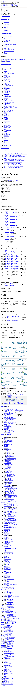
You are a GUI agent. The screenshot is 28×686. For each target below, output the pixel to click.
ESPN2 (8, 585)
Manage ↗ (6, 19)
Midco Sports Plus (11, 637)
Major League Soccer (12, 409)
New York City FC (12, 495)
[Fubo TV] (3, 59)
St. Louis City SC (12, 515)
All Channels (7, 658)
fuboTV (8, 598)
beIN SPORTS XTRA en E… (14, 618)
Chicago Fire (11, 489)
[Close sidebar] (1, 170)
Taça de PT (6, 682)
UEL (5, 666)
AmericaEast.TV (11, 614)
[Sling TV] (9, 59)
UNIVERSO (10, 606)
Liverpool (9, 455)
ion (7, 634)
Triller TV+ (9, 648)
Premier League (10, 423)
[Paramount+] (22, 59)
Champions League (11, 418)
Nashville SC (11, 486)
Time (9, 13)
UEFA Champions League (10, 44)
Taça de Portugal (10, 431)
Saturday (9, 396)
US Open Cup (10, 410)
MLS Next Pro (10, 638)
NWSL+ (9, 642)
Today (8, 393)
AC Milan (9, 468)
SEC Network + (10, 645)
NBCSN (9, 603)
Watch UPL (9, 653)
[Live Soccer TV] (5, 1)
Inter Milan (9, 467)
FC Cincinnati (11, 493)
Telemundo (9, 604)
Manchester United (11, 458)
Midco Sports (10, 635)
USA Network (10, 600)
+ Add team (6, 22)
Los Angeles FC (11, 511)
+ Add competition (8, 36)
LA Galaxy (10, 523)
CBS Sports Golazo (11, 621)
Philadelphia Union (12, 503)
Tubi (8, 649)
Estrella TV (9, 626)
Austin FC (10, 526)
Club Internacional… (12, 488)
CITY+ (8, 623)
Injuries (2, 196)
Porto (8, 472)
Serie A (8, 426)
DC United (10, 500)
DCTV (8, 625)
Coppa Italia (9, 434)
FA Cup (13, 252)
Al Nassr (9, 479)
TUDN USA (10, 599)
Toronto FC (11, 499)
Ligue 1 (8, 428)
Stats (2, 192)
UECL (5, 669)
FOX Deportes (10, 607)
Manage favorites (6, 16)
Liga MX (9, 441)
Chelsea (8, 454)
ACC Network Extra (11, 611)
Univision (9, 608)
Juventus (9, 466)
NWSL (8, 412)
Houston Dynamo (12, 509)
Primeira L (6, 681)
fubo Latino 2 (10, 631)
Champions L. (7, 665)
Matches (6, 387)
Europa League (10, 419)
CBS (8, 580)
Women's (6, 662)
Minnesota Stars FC (12, 520)
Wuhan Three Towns (13, 180)
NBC (8, 583)
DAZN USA (10, 602)
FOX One (9, 630)
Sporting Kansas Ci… (13, 527)
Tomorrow (9, 395)
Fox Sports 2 (10, 592)
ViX (8, 652)
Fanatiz (8, 577)
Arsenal (8, 452)
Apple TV (9, 593)
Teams (5, 446)
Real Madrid (9, 463)
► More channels (5, 148)
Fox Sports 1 (10, 589)
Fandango (9, 627)
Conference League (11, 422)
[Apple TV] (15, 59)
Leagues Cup (10, 440)
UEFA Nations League (9, 51)
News (5, 661)
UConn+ (9, 650)
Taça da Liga (14, 255)
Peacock (9, 610)
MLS (5, 672)
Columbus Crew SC (13, 505)
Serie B (12, 227)
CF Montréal (11, 504)
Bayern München (11, 474)
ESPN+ (8, 591)
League (4, 13)
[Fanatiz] (3, 61)
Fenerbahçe (9, 478)
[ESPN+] (8, 61)
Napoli (8, 470)
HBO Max (9, 633)
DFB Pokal (9, 433)
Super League (13, 212)
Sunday (8, 397)
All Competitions (8, 444)
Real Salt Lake (11, 518)
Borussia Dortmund (11, 475)
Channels (6, 532)
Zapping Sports (10, 656)
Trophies (3, 193)
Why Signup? (23, 391)
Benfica (8, 471)
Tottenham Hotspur (11, 459)
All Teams (6, 530)
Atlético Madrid (10, 464)
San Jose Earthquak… (13, 512)
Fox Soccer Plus (10, 587)
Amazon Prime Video (12, 612)
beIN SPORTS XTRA (12, 616)
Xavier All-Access (11, 654)
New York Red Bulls (12, 496)
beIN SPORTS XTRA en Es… (11, 107)
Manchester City (10, 456)
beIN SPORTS (10, 579)
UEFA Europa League (9, 49)
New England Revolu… (13, 491)
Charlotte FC (11, 492)
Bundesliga (9, 427)
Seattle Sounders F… (13, 524)
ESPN (8, 581)
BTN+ (8, 619)
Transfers (3, 195)
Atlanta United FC (12, 501)
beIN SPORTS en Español (10, 85)
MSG (8, 640)
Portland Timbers (12, 519)
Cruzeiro (7, 227)
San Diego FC (11, 522)
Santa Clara (6, 216)
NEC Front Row (10, 641)
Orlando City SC (12, 497)
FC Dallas (10, 514)
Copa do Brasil (14, 268)
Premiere (9, 644)
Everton (8, 460)
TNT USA (9, 646)
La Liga (8, 424)
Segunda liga (13, 222)
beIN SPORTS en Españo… (13, 596)
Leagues (6, 403)
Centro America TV (11, 622)
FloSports (9, 629)
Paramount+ (9, 595)
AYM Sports (10, 615)
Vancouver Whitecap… (13, 508)
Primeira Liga (10, 430)
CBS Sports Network (12, 584)
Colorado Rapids (12, 516)
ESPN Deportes (10, 588)
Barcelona (9, 462)
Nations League (10, 420)
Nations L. (6, 667)
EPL (5, 674)
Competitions (4, 33)
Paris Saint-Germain (11, 477)
